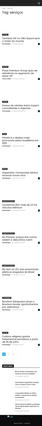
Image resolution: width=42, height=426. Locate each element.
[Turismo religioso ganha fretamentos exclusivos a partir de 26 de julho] (21, 324)
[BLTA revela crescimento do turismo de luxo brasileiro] (7, 375)
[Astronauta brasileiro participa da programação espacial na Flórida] (7, 407)
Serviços (5, 34)
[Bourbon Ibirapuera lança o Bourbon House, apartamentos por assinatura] (21, 289)
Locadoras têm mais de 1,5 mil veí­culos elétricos (19, 206)
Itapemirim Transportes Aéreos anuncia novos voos (20, 174)
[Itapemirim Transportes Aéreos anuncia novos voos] (21, 160)
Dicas (4, 134)
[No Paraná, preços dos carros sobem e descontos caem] (21, 224)
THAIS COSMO (6, 79)
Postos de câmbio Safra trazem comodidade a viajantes (20, 107)
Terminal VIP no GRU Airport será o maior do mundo (21, 40)
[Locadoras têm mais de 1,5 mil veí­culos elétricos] (21, 192)
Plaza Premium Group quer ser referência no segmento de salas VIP (20, 73)
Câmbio (5, 102)
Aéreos (5, 169)
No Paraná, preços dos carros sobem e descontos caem (19, 238)
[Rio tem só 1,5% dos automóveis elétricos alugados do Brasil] (21, 257)
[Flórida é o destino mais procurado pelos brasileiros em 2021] (21, 125)
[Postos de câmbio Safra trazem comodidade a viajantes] (21, 93)
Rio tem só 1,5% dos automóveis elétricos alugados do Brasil (20, 271)
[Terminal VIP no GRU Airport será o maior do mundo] (21, 26)
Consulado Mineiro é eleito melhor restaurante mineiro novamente (26, 395)
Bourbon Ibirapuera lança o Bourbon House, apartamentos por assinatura (20, 304)
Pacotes (5, 332)
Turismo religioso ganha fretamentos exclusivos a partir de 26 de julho (20, 339)
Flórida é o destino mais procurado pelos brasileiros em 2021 (20, 140)
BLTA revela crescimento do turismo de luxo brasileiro (26, 372)
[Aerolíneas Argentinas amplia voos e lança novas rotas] (7, 385)
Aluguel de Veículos (8, 201)
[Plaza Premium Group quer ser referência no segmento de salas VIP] (21, 58)
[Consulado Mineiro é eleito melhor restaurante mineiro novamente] (7, 396)
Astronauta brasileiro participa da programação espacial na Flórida (27, 406)
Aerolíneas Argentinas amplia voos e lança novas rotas (27, 383)
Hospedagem (7, 298)
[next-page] (17, 354)
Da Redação (6, 44)
